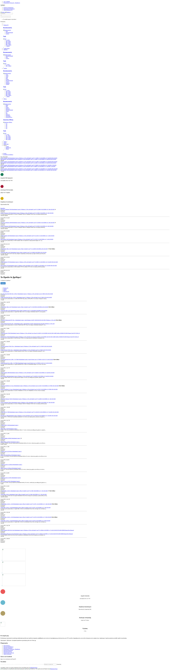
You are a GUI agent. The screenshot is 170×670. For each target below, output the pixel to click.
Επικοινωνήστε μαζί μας (9, 652)
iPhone (7, 148)
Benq (7, 105)
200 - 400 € (8, 41)
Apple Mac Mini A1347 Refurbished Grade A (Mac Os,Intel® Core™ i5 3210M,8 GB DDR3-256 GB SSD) (23, 252)
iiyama (7, 111)
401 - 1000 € (8, 65)
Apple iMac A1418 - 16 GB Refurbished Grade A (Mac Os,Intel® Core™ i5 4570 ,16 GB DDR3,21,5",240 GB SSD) (26, 507)
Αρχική (4, 153)
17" (6, 123)
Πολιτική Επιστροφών (8, 650)
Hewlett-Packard (9, 32)
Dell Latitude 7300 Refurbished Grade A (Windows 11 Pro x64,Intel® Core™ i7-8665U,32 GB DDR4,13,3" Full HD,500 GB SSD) (29, 170)
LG (6, 112)
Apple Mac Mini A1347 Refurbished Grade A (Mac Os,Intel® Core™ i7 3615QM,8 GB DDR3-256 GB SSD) (24, 310)
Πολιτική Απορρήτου (8, 648)
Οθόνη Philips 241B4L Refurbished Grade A (10, 441)
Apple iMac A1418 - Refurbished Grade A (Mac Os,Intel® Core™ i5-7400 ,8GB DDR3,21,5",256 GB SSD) (24, 494)
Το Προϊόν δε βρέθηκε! (8, 154)
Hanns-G (8, 108)
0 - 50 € (7, 134)
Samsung (8, 83)
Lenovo (7, 33)
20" (6, 125)
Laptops (5, 289)
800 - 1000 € (8, 44)
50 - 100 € (8, 135)
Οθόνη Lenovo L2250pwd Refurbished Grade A (11, 468)
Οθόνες (4, 290)
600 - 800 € (8, 43)
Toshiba (7, 84)
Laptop (7, 146)
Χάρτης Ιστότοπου (7, 654)
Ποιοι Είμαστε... (7, 645)
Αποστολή (59, 664)
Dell (7, 31)
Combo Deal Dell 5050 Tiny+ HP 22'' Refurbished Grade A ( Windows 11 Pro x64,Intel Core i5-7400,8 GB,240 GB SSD (26, 297)
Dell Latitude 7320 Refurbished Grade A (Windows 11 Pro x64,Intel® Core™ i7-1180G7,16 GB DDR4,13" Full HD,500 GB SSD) (28, 159)
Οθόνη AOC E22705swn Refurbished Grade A (11, 455)
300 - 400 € (8, 139)
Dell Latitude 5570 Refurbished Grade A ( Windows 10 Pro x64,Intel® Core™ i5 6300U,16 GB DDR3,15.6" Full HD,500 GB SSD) (29, 265)
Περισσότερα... (9, 117)
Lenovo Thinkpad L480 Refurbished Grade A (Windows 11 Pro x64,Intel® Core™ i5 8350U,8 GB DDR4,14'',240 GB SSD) (27, 226)
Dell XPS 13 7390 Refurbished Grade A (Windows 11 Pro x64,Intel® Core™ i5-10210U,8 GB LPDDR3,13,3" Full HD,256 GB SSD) (29, 415)
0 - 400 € (8, 64)
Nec (7, 113)
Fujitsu (7, 79)
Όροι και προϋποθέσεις (8, 646)
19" (6, 124)
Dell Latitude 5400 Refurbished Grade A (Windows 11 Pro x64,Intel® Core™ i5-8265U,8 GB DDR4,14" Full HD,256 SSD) (27, 376)
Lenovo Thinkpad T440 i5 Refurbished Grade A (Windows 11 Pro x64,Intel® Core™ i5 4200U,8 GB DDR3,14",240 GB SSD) (28, 402)
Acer (7, 74)
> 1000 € (8, 46)
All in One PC (6, 291)
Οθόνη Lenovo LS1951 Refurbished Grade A (10, 481)
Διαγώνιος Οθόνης (8, 119)
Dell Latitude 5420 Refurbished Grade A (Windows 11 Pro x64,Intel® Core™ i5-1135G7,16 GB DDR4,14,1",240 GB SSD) (27, 239)
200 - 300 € (8, 138)
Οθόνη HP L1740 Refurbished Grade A (9, 428)
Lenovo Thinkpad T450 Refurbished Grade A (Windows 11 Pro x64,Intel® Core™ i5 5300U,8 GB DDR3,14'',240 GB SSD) (27, 213)
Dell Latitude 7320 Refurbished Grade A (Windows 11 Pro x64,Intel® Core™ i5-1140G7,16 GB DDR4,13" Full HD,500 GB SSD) (28, 162)
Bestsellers (3, 208)
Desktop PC (8, 147)
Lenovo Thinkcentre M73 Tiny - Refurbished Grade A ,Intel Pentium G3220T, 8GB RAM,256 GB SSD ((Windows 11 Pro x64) (28, 323)
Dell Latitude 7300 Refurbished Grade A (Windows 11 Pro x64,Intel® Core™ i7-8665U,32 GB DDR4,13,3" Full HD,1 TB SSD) (28, 166)
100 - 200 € (8, 137)
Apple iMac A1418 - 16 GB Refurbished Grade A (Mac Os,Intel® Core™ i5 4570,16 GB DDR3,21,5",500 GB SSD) (25, 520)
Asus (7, 77)
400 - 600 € (8, 42)
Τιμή (4, 36)
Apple (7, 75)
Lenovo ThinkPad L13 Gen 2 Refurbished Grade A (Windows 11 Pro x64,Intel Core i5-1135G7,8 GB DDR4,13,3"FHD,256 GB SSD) (29, 389)
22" (6, 127)
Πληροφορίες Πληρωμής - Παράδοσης (12, 649)
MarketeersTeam (33, 667)
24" (6, 128)
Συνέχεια (3, 283)
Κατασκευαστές (7, 27)
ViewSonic (8, 115)
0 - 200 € (8, 40)
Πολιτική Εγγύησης (8, 651)
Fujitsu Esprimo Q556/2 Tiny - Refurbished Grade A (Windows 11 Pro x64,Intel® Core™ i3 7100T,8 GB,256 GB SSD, (26, 350)
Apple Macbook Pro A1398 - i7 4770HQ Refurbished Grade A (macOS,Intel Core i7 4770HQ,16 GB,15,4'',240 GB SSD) (26, 363)
